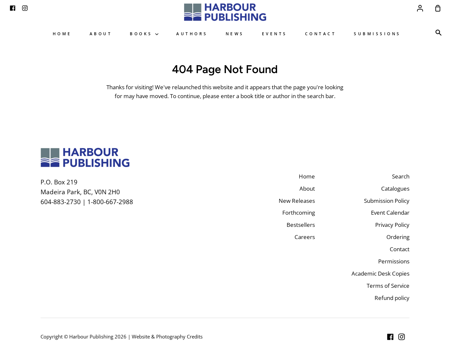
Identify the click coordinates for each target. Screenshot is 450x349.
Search (400, 176)
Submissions (377, 33)
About (101, 33)
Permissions (393, 261)
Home (62, 33)
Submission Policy (386, 200)
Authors (192, 33)
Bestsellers (301, 224)
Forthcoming (298, 212)
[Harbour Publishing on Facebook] (390, 337)
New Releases (297, 200)
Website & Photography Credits (167, 336)
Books (142, 33)
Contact (320, 33)
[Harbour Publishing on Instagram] (401, 337)
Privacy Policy (392, 224)
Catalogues (395, 188)
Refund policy (392, 298)
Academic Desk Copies (380, 273)
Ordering (397, 237)
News (235, 33)
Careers (305, 237)
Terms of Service (388, 285)
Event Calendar (390, 212)
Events (274, 33)
